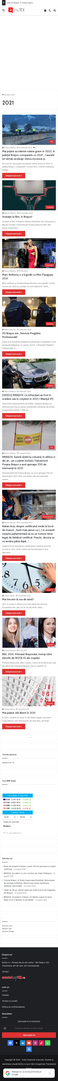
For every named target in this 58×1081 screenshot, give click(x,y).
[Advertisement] (29, 52)
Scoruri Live (7, 926)
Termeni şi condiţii (9, 1001)
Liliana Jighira (9, 596)
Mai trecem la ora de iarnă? (18, 599)
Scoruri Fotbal (8, 931)
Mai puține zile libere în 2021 (18, 712)
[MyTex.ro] (17, 10)
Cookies (5, 995)
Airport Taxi (7, 928)
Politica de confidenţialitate (13, 1007)
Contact (5, 971)
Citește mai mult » (14, 175)
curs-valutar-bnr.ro (15, 833)
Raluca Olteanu (10, 148)
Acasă (6, 95)
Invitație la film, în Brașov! (17, 216)
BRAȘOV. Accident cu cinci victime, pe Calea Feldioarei (28, 873)
